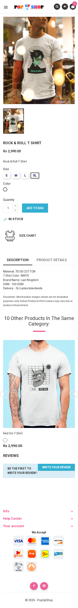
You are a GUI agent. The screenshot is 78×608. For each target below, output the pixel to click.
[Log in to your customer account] (65, 6)
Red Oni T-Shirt (13, 433)
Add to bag (35, 208)
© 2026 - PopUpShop (39, 600)
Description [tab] (17, 260)
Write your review (56, 467)
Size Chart (27, 235)
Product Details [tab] (52, 260)
